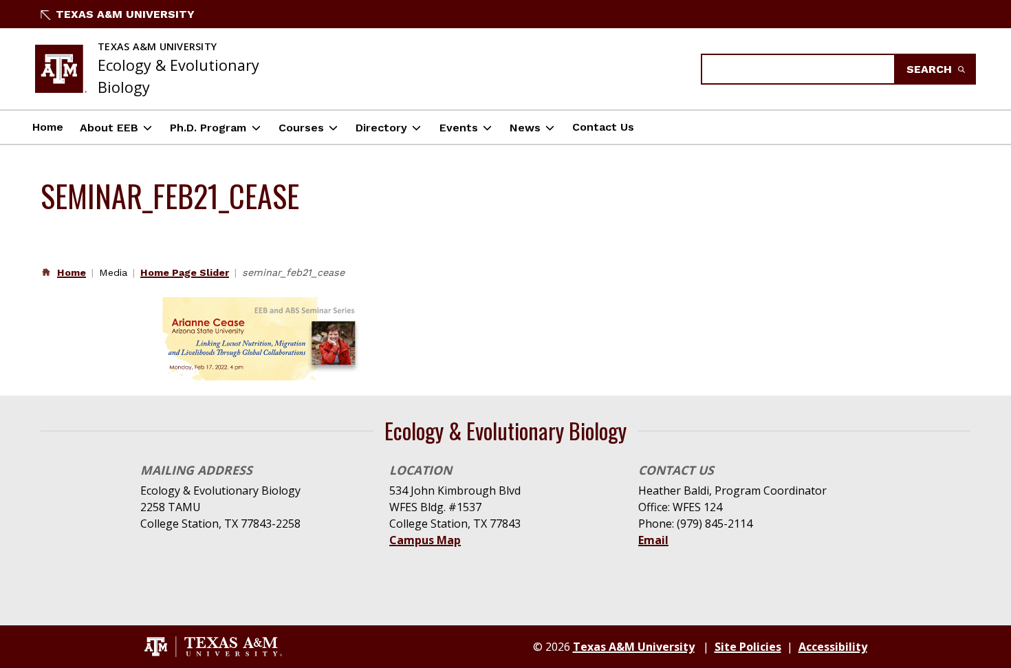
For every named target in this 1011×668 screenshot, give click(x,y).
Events (458, 127)
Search (930, 69)
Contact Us (603, 126)
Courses (301, 127)
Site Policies (748, 646)
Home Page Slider (184, 272)
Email (653, 540)
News (525, 127)
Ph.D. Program (208, 127)
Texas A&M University (125, 14)
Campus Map (425, 540)
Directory (381, 127)
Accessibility (832, 646)
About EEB (109, 127)
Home (47, 126)
